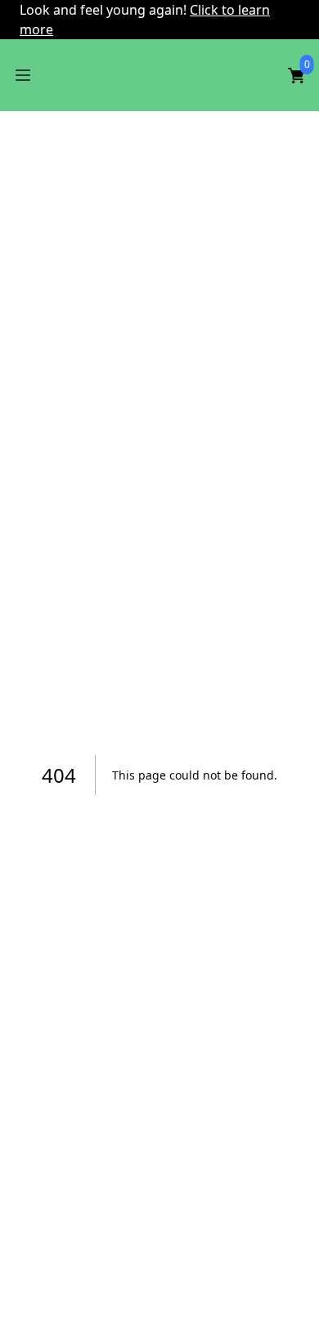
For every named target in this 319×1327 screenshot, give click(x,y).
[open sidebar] (23, 75)
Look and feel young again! (105, 10)
